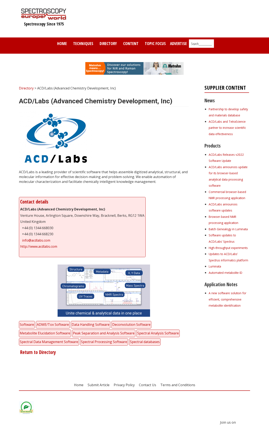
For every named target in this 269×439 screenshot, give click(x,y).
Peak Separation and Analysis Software (103, 333)
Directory (108, 43)
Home (62, 43)
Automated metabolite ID (225, 273)
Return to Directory (37, 352)
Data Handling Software (90, 324)
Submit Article (98, 385)
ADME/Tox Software (53, 324)
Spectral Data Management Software (49, 341)
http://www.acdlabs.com (38, 246)
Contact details (34, 201)
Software (27, 324)
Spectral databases (145, 341)
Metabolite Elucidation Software (45, 333)
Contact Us (147, 385)
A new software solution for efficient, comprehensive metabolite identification (227, 299)
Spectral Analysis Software (158, 333)
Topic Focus (155, 43)
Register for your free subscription (224, 329)
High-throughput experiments (228, 248)
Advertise (178, 43)
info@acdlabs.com (36, 240)
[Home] (44, 17)
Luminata (215, 266)
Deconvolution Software (131, 324)
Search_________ (201, 43)
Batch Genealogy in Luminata (228, 229)
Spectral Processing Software (104, 341)
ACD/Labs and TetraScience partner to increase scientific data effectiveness (227, 128)
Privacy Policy (124, 385)
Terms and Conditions (177, 385)
